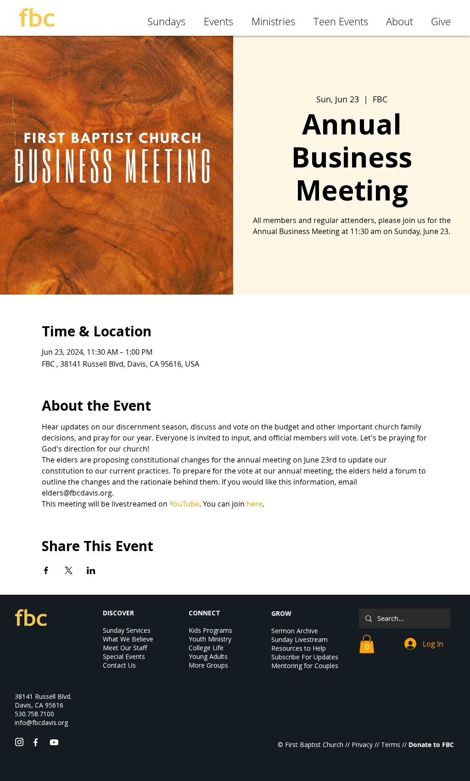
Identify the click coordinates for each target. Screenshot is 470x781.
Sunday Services (127, 630)
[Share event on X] (68, 570)
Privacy (362, 744)
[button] (367, 644)
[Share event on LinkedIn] (91, 570)
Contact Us (119, 665)
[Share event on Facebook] (46, 570)
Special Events (124, 656)
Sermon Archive (294, 630)
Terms (390, 744)
